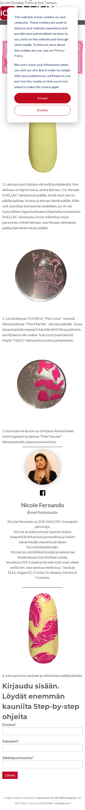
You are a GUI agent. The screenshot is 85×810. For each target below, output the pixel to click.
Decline (42, 110)
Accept (42, 98)
